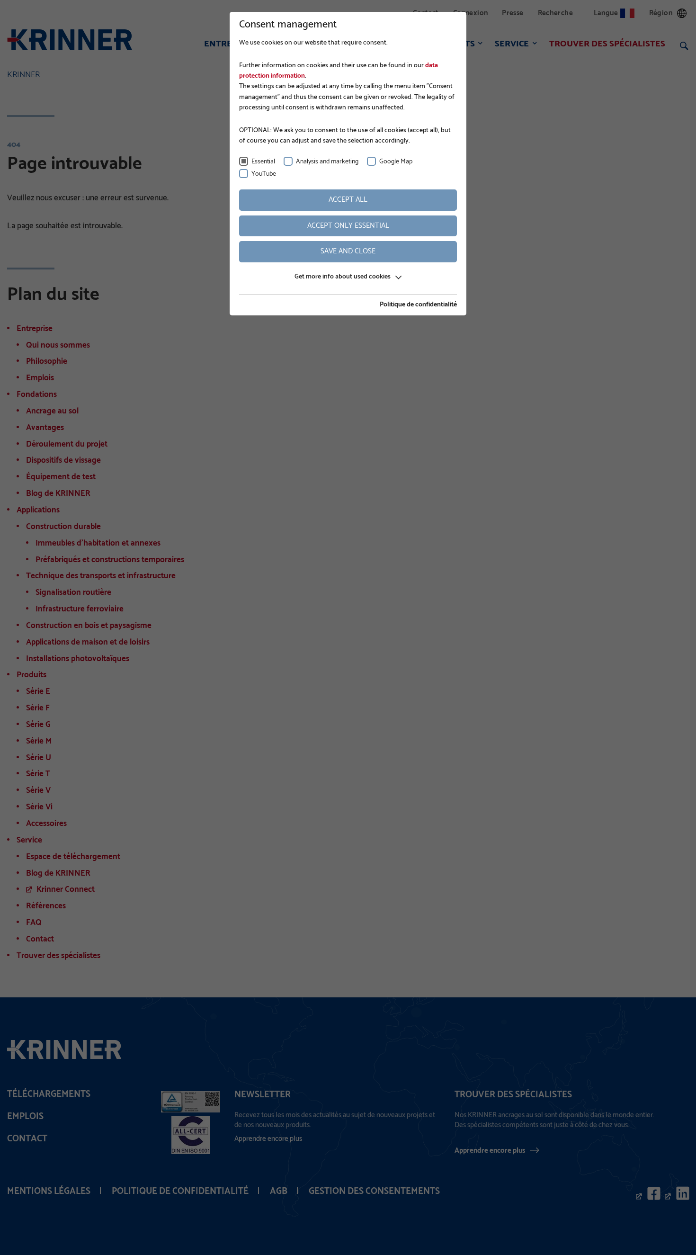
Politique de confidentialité (418, 305)
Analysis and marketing (327, 161)
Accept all (348, 200)
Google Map (395, 161)
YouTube (263, 174)
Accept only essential (348, 226)
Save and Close (348, 251)
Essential (263, 161)
